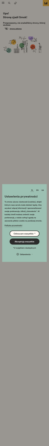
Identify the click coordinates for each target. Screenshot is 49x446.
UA (42, 190)
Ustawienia (25, 254)
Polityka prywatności (13, 225)
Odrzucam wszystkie (24, 233)
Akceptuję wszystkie (24, 241)
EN (37, 190)
